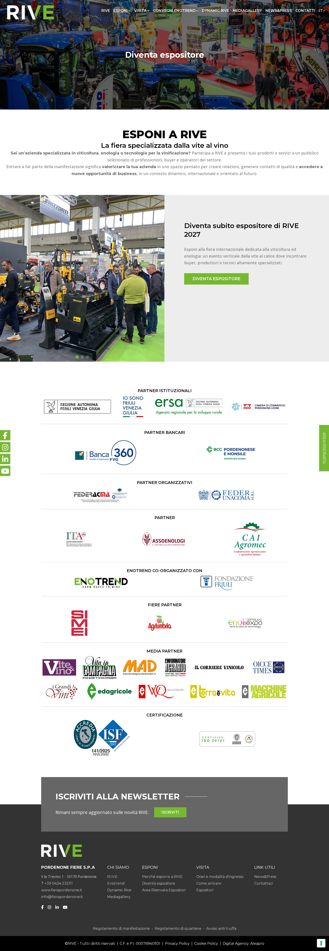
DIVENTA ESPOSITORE (216, 278)
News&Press (278, 10)
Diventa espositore (158, 883)
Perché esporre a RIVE (162, 877)
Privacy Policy (177, 943)
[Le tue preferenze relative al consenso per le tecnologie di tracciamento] (321, 943)
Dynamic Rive (215, 10)
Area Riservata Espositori (164, 890)
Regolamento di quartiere (178, 928)
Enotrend (116, 883)
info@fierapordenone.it (62, 897)
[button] (77, 357)
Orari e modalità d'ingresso (220, 877)
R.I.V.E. (112, 877)
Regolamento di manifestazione (121, 928)
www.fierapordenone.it (61, 890)
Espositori (204, 890)
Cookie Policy (206, 943)
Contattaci (263, 883)
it (321, 10)
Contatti (305, 10)
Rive (105, 10)
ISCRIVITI (170, 812)
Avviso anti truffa (221, 928)
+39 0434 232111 (59, 883)
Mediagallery (247, 10)
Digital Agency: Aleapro (243, 943)
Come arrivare (208, 883)
